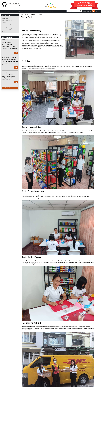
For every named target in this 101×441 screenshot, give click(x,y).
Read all (10, 88)
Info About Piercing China (7, 11)
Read (16, 52)
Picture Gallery (39, 14)
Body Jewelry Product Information (26, 11)
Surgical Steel (5, 18)
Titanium (4, 22)
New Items (4, 32)
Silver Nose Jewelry (6, 26)
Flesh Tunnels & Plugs (6, 24)
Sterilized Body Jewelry (7, 28)
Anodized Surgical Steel (7, 20)
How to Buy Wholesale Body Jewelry (45, 11)
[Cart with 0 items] (93, 11)
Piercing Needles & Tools (7, 30)
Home (22, 14)
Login (84, 11)
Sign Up (89, 11)
